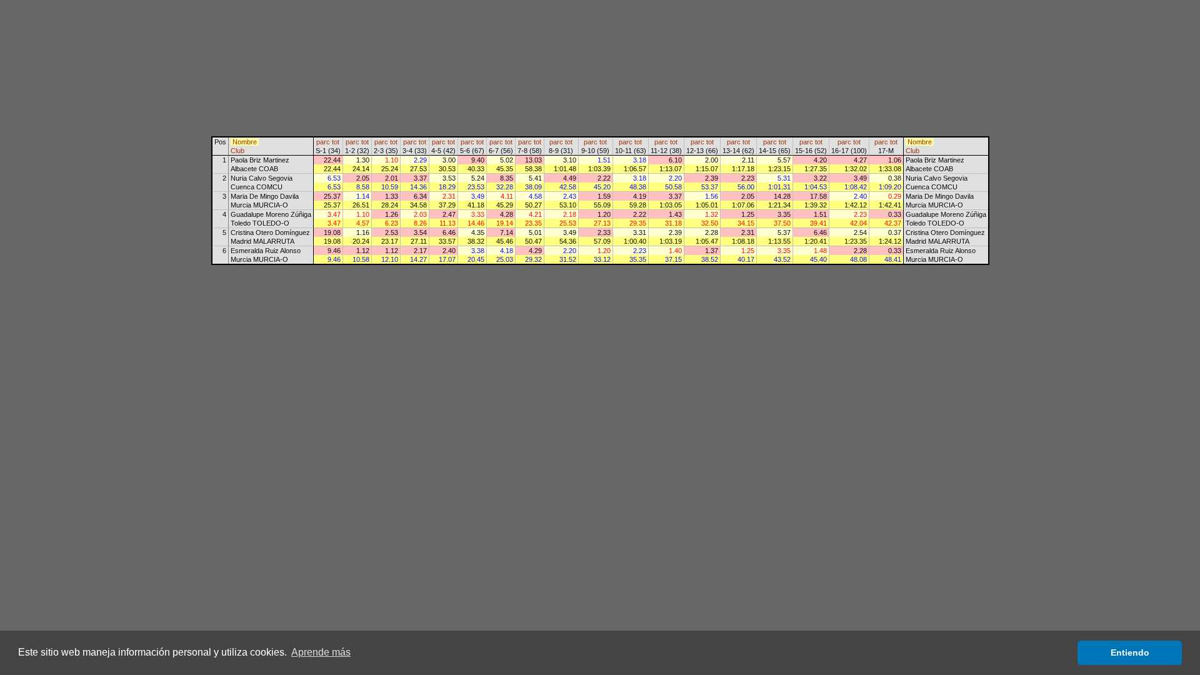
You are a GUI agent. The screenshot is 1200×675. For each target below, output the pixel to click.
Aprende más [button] (321, 652)
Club (237, 150)
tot (335, 142)
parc (323, 142)
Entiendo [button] (1130, 653)
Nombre (244, 142)
